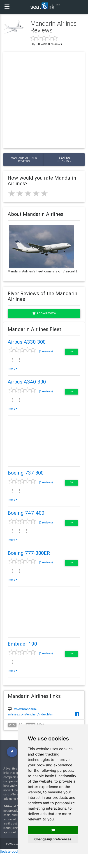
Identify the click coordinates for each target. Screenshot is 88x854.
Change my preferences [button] (52, 839)
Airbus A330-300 (27, 342)
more (12, 368)
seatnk (42, 7)
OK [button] (53, 830)
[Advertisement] (44, 100)
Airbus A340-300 (27, 382)
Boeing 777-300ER (29, 553)
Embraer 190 (22, 644)
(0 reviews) (46, 351)
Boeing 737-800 (26, 473)
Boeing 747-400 (26, 513)
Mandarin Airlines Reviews (24, 159)
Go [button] (71, 351)
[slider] (28, 193)
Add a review (46, 313)
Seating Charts (64, 159)
